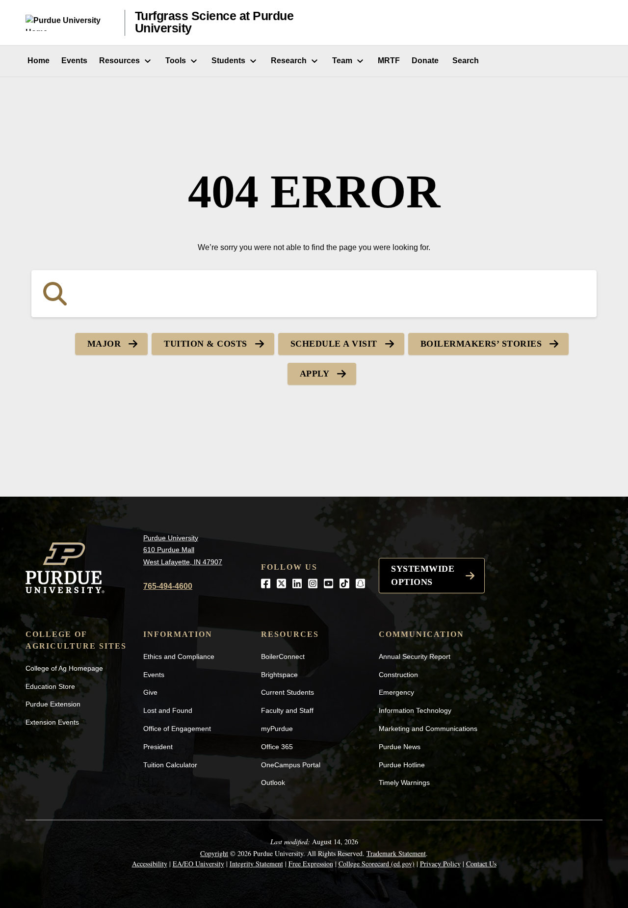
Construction (398, 675)
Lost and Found (167, 710)
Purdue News (399, 747)
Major (104, 344)
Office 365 (277, 747)
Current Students (287, 692)
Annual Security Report (414, 656)
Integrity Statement (256, 863)
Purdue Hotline (402, 765)
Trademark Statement (396, 853)
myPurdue (277, 728)
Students (228, 60)
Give (150, 692)
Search (464, 60)
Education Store (50, 686)
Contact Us (481, 863)
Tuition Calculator (170, 765)
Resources (119, 60)
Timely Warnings (404, 782)
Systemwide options (422, 575)
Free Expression (310, 863)
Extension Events (52, 722)
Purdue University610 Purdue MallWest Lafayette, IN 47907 (182, 550)
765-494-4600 (167, 586)
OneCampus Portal (290, 765)
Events (74, 60)
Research (289, 60)
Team (342, 60)
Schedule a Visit (333, 344)
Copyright (214, 853)
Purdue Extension (53, 704)
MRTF (389, 60)
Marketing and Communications (428, 728)
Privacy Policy (440, 863)
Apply (315, 373)
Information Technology (415, 710)
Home (38, 60)
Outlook (273, 782)
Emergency (396, 692)
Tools (175, 60)
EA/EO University (198, 863)
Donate (425, 60)
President (158, 747)
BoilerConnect (283, 656)
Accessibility (149, 863)
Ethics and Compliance (178, 656)
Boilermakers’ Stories (481, 344)
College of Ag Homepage (64, 668)
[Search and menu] (590, 22)
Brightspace (279, 675)
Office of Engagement (177, 728)
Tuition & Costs (205, 344)
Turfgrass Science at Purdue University (214, 22)
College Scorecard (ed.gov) (377, 863)
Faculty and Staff (287, 710)
